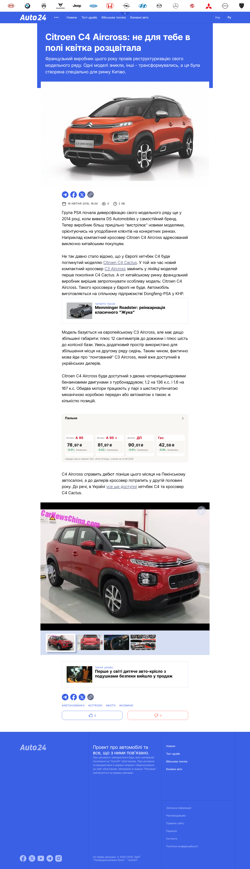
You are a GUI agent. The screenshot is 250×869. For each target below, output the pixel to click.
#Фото (111, 705)
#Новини (126, 705)
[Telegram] (49, 858)
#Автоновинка (73, 705)
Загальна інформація (178, 808)
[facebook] (73, 194)
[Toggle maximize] (201, 510)
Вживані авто (139, 17)
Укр (217, 17)
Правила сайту (175, 823)
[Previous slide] (48, 569)
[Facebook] (23, 858)
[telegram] (65, 194)
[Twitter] (32, 858)
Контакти (171, 838)
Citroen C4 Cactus (120, 262)
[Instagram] (58, 858)
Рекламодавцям (176, 815)
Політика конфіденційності (182, 846)
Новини (72, 17)
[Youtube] (41, 858)
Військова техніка (114, 17)
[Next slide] (201, 569)
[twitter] (82, 194)
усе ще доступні (121, 486)
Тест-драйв (89, 17)
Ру (229, 17)
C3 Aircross (115, 268)
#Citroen (95, 705)
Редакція (171, 831)
